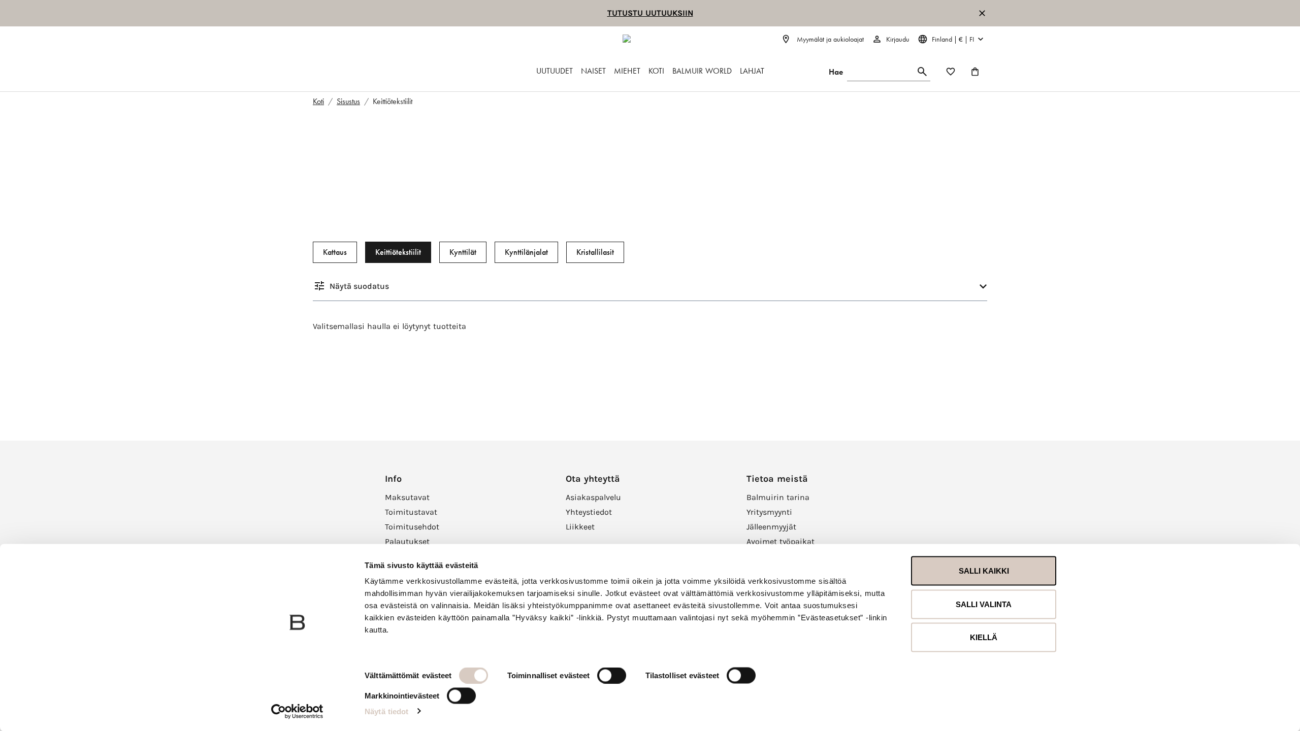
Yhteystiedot (589, 512)
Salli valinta (984, 604)
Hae (836, 72)
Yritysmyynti (769, 512)
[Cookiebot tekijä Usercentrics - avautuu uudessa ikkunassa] (297, 711)
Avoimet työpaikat (780, 541)
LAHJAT (752, 70)
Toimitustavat (411, 512)
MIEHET (627, 70)
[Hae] (922, 71)
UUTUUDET (554, 70)
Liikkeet (580, 526)
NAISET (593, 70)
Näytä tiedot (386, 711)
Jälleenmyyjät (771, 526)
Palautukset (407, 541)
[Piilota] (982, 13)
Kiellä (983, 637)
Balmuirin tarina (777, 497)
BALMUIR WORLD (702, 70)
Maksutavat (407, 497)
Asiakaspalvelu (593, 497)
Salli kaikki (984, 571)
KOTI (656, 70)
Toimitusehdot (412, 526)
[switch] (611, 676)
